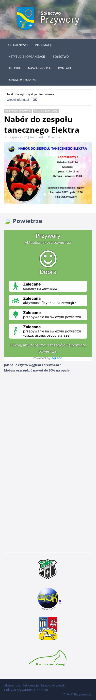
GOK (55, 111)
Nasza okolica (39, 68)
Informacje (43, 45)
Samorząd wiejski (52, 685)
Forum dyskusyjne (22, 80)
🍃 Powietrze (23, 221)
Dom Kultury (42, 111)
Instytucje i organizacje (27, 57)
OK (35, 99)
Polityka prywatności (19, 689)
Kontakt (64, 68)
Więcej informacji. (18, 99)
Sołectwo (61, 57)
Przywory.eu (83, 694)
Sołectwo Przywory (18, 111)
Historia (14, 68)
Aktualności (18, 45)
